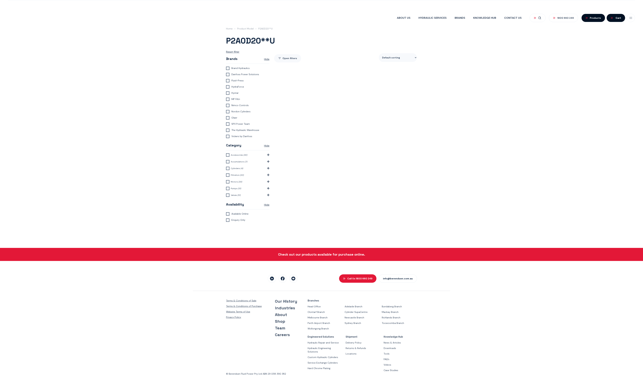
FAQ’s (386, 359)
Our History (286, 301)
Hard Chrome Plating (319, 368)
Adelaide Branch (353, 306)
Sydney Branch (353, 323)
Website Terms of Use (238, 311)
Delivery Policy (354, 342)
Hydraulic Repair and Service (323, 342)
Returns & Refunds (356, 348)
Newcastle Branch (354, 317)
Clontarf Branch (316, 312)
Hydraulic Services (432, 18)
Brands (460, 18)
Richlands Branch (391, 317)
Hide (266, 59)
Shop (280, 321)
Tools (386, 353)
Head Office (314, 306)
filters (289, 58)
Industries (285, 308)
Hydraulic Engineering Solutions (319, 350)
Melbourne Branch (318, 317)
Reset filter (232, 52)
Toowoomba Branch (393, 323)
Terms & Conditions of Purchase (244, 306)
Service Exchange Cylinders (323, 362)
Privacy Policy (233, 317)
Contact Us (513, 18)
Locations (351, 353)
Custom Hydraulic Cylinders (323, 357)
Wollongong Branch (318, 328)
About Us (403, 18)
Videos (387, 364)
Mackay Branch (390, 312)
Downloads (390, 348)
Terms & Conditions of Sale (241, 300)
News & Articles (392, 342)
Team (280, 328)
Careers (282, 334)
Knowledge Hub (484, 18)
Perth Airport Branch (319, 323)
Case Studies (391, 370)
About (281, 314)
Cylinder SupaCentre (356, 312)
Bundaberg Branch (392, 306)
